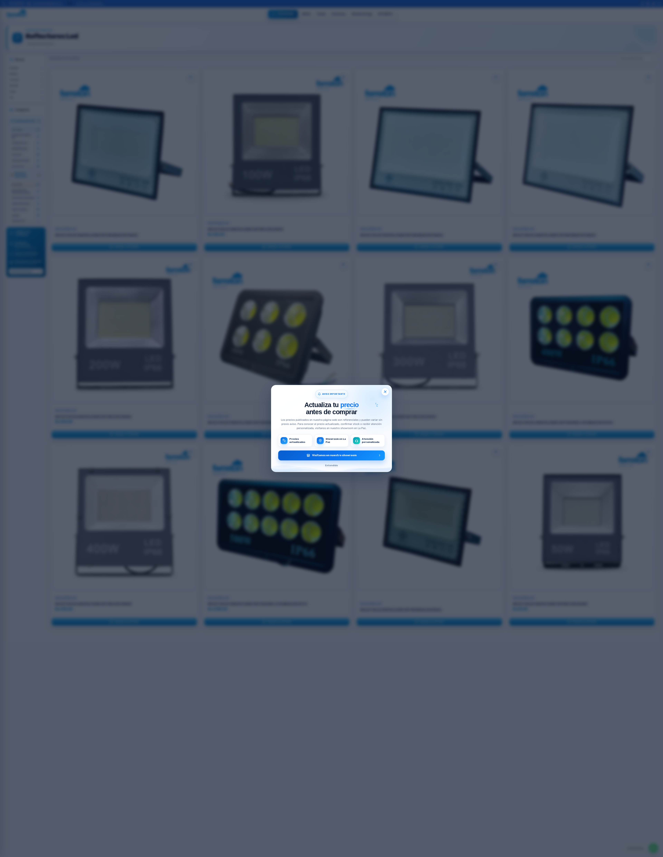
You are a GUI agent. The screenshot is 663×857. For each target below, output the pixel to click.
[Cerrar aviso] (385, 391)
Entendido (331, 465)
